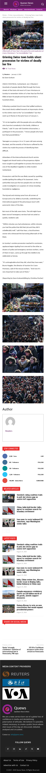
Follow (41, 462)
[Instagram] (14, 749)
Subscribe (40, 481)
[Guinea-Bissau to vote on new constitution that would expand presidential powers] (8, 608)
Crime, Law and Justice (16, 15)
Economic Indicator (6, 500)
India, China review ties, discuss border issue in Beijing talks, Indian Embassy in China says (30, 582)
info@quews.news (17, 734)
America (5, 526)
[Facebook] (4, 629)
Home (4, 15)
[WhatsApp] (21, 629)
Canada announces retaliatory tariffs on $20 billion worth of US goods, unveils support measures (29, 594)
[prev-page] (4, 531)
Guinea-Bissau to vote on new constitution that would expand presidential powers (30, 607)
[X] (10, 629)
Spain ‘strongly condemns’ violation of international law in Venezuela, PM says (11, 650)
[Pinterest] (16, 629)
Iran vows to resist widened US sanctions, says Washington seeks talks (30, 521)
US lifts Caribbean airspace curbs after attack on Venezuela (35, 649)
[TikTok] (26, 749)
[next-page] (7, 531)
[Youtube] (38, 749)
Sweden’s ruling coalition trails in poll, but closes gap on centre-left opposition (29, 497)
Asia (4, 514)
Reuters (7, 74)
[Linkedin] (20, 749)
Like (42, 456)
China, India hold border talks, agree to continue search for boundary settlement (29, 509)
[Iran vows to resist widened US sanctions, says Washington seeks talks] (8, 522)
